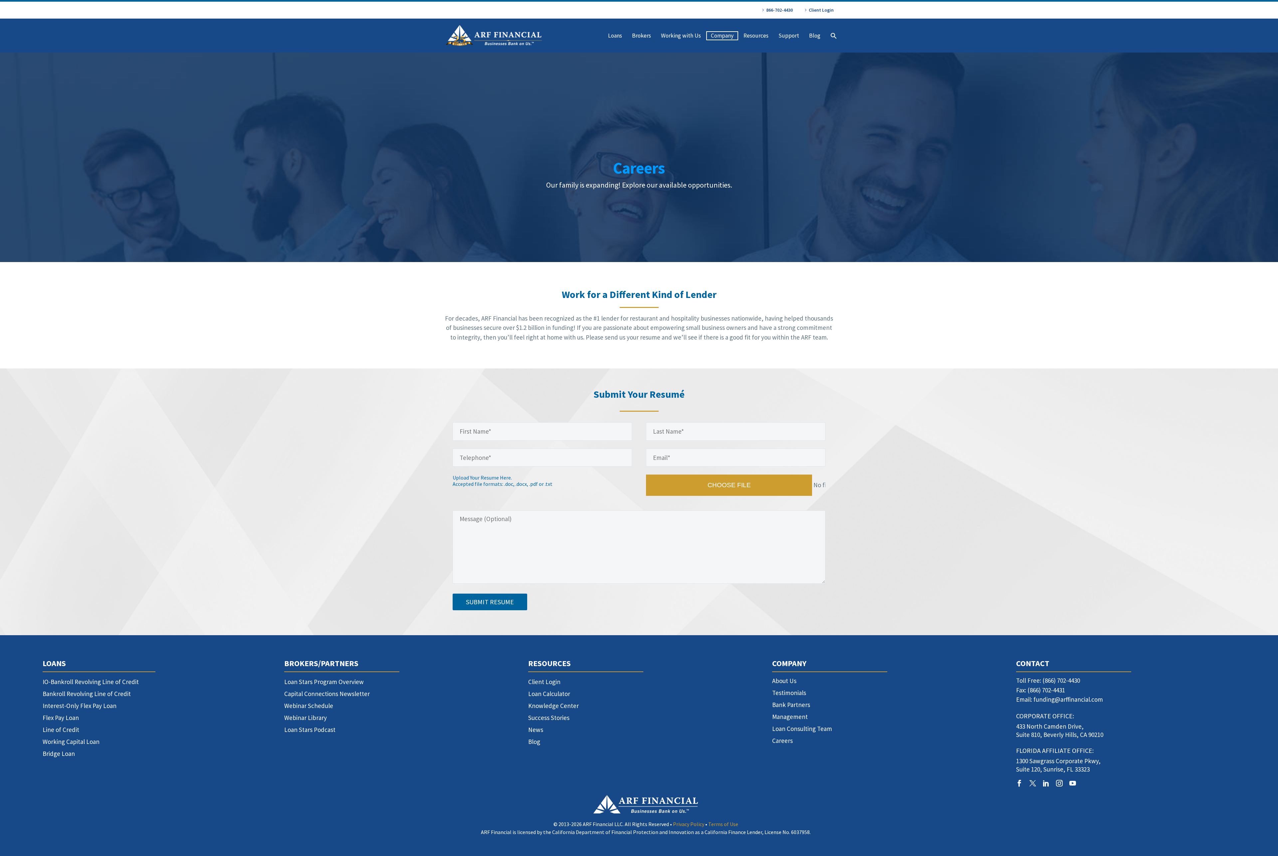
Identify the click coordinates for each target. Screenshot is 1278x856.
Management (790, 717)
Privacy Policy (688, 824)
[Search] (832, 36)
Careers (782, 741)
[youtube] (1072, 783)
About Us (784, 681)
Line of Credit (61, 730)
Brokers (641, 35)
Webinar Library (305, 718)
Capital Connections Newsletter (327, 694)
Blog (814, 35)
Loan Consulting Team (802, 729)
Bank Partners (791, 705)
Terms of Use (723, 824)
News (535, 730)
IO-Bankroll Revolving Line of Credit (91, 682)
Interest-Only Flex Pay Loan (79, 706)
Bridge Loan (59, 754)
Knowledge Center (553, 706)
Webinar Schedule (308, 706)
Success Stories (548, 718)
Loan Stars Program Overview (324, 682)
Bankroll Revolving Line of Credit (87, 694)
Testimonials (789, 693)
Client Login (821, 10)
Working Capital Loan (71, 742)
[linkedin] (1046, 783)
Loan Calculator (549, 694)
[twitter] (1032, 783)
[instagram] (1059, 783)
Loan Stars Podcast (309, 730)
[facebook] (1019, 783)
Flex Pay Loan (61, 718)
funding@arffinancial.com (1068, 699)
